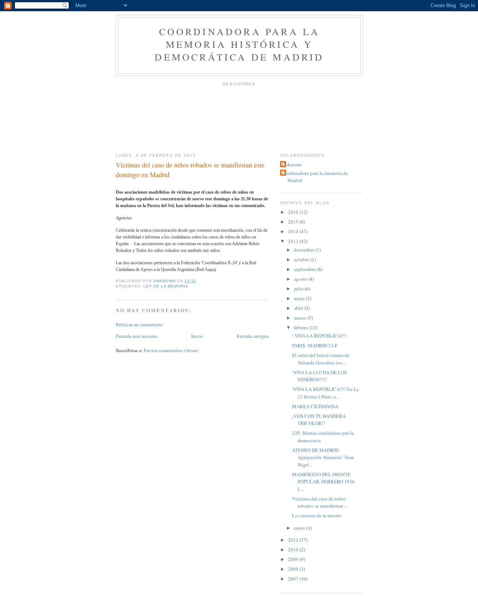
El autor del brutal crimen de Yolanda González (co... (321, 359)
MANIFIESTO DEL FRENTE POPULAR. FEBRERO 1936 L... (323, 481)
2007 (293, 578)
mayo (300, 298)
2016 (293, 212)
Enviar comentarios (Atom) (171, 350)
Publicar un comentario (139, 324)
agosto (301, 278)
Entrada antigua (253, 336)
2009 (293, 559)
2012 (293, 539)
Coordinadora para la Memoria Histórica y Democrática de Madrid (239, 44)
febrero (301, 327)
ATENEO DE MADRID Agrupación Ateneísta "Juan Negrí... (323, 457)
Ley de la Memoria (165, 286)
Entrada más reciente (137, 336)
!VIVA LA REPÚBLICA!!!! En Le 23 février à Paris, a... (325, 393)
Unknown (292, 164)
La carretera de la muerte (316, 515)
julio (299, 288)
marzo (300, 317)
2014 (293, 231)
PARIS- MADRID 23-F (315, 345)
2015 (293, 221)
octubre (302, 259)
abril (299, 308)
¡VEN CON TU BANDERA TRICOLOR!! (319, 420)
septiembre (305, 269)
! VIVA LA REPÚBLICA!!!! (319, 335)
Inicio (197, 336)
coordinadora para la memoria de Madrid (315, 177)
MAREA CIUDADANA (315, 406)
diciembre (304, 249)
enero (300, 527)
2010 (293, 549)
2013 (293, 241)
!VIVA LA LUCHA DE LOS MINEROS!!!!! (319, 376)
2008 (293, 569)
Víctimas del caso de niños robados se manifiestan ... (320, 502)
